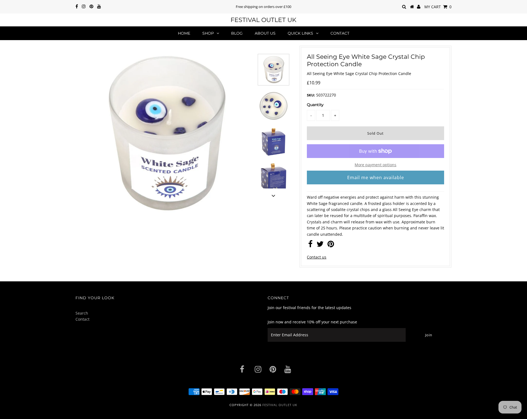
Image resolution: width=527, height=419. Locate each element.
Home (184, 33)
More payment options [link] (375, 164)
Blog (237, 33)
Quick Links (300, 33)
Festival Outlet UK (263, 20)
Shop (208, 33)
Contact (339, 33)
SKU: (311, 95)
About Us (265, 33)
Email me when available (375, 177)
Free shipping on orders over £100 (263, 6)
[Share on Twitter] (320, 245)
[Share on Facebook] (310, 245)
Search (81, 313)
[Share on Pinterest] (330, 245)
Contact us (316, 257)
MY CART (438, 6)
